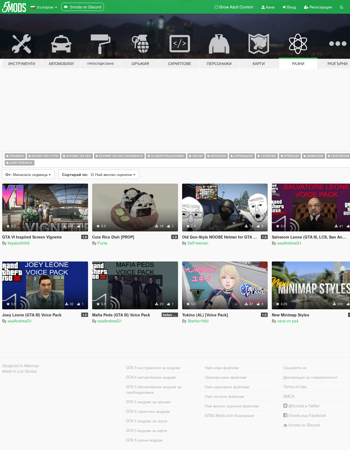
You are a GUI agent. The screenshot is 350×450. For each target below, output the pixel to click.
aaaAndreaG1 (289, 243)
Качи (270, 7)
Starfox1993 (198, 320)
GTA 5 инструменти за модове (153, 367)
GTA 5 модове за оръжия (148, 401)
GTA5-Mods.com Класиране (229, 415)
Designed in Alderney (20, 365)
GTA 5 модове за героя (146, 420)
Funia (102, 243)
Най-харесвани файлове (227, 386)
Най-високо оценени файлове (232, 405)
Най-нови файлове (222, 367)
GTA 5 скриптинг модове (148, 411)
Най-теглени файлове (224, 396)
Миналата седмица (27, 174)
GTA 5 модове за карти (146, 430)
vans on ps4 (287, 320)
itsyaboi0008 (19, 243)
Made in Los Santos (19, 371)
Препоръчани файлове (226, 377)
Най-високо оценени (97, 174)
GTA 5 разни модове (144, 440)
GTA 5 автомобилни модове (151, 377)
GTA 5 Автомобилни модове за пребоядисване (153, 389)
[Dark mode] (342, 7)
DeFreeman (198, 243)
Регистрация (320, 7)
